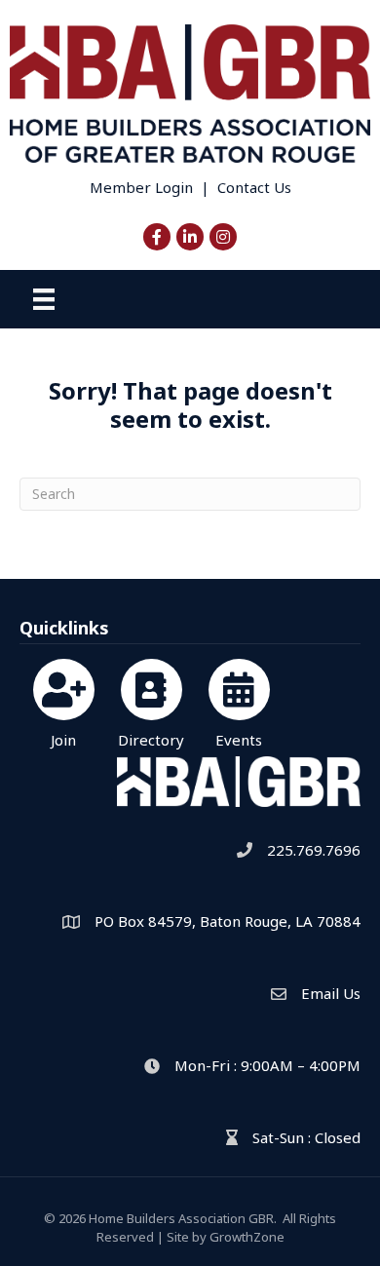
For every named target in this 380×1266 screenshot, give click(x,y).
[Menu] (43, 299)
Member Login (141, 187)
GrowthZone (247, 1237)
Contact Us (254, 187)
